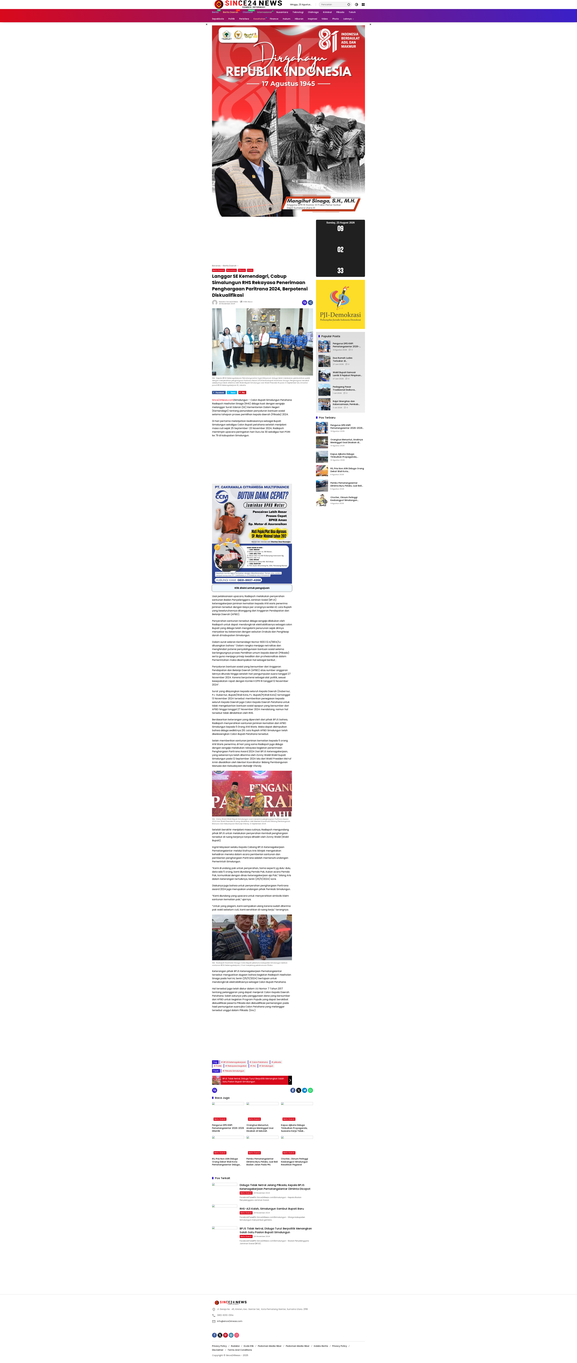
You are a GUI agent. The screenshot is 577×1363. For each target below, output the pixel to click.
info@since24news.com (229, 1321)
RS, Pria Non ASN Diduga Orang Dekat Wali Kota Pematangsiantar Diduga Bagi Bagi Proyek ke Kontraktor (226, 1161)
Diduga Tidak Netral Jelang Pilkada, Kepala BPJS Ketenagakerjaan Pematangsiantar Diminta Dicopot (275, 1187)
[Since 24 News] (248, 4)
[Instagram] (236, 1335)
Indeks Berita (321, 1346)
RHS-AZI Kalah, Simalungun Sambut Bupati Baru (272, 1209)
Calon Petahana (260, 1062)
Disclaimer (217, 1349)
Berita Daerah (218, 270)
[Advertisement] (262, 242)
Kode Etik (249, 1346)
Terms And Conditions (240, 1349)
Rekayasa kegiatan (237, 1065)
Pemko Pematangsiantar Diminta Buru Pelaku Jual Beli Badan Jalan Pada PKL (262, 1161)
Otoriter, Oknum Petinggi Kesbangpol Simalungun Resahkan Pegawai (294, 1161)
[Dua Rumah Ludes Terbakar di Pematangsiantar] (324, 361)
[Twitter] (298, 1090)
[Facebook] (292, 1090)
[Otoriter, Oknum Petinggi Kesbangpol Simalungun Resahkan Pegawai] (297, 1146)
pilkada (277, 1062)
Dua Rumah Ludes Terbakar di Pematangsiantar (342, 360)
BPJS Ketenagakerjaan (234, 1062)
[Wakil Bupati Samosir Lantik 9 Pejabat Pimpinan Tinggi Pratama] (324, 375)
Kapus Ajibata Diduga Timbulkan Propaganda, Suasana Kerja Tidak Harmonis (294, 1128)
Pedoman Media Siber (270, 1346)
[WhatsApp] (310, 1090)
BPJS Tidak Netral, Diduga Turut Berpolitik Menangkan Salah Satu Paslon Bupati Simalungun (276, 1230)
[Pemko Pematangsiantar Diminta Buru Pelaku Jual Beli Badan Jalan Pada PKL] (262, 1146)
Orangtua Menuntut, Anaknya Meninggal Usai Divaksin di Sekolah (259, 1128)
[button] (349, 4)
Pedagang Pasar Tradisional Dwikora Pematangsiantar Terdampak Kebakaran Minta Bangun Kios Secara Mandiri (347, 388)
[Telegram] (304, 1090)
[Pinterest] (225, 1335)
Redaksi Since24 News (228, 302)
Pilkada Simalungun (234, 1070)
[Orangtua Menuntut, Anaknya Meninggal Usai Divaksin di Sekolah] (262, 1112)
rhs (254, 1065)
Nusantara (231, 270)
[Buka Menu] (363, 4)
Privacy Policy (219, 1346)
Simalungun (267, 1065)
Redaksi (235, 1346)
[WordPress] (231, 1335)
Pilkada (242, 270)
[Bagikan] (310, 302)
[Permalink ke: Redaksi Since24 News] (215, 302)
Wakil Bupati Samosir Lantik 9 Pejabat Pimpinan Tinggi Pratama (347, 374)
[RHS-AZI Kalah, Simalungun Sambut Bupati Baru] (224, 1213)
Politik (250, 270)
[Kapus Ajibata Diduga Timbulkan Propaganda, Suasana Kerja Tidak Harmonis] (297, 1112)
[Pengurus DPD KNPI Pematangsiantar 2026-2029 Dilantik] (228, 1112)
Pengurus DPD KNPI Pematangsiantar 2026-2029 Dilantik (228, 1128)
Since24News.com (223, 400)
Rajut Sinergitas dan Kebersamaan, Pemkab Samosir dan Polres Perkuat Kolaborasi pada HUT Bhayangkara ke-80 (346, 403)
